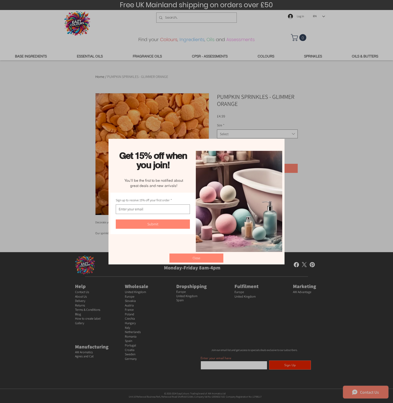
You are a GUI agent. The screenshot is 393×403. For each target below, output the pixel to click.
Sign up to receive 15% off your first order (144, 200)
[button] (196, 258)
